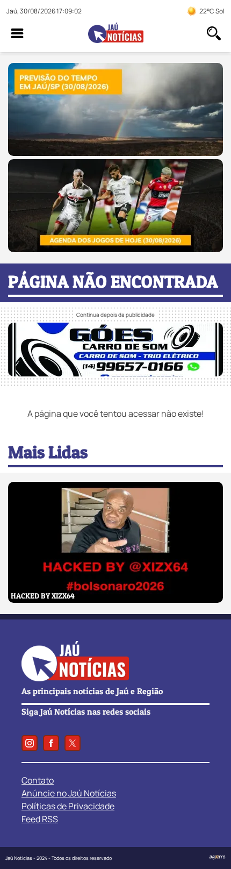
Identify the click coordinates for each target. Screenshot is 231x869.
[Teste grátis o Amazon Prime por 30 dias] (112, 373)
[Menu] (17, 33)
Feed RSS (39, 819)
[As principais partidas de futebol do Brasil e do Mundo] (115, 249)
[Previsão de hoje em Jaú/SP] (115, 153)
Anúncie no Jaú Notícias (68, 793)
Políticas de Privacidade (67, 806)
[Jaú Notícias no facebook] (51, 743)
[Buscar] (214, 33)
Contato (37, 780)
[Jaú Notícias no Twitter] (72, 743)
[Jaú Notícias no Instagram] (29, 743)
